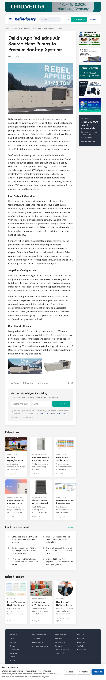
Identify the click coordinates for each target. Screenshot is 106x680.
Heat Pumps (14, 383)
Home (7, 28)
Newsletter (81, 649)
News (14, 28)
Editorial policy (60, 642)
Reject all (70, 672)
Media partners (38, 642)
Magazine (14, 653)
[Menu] (10, 19)
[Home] (25, 19)
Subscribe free (79, 19)
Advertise (36, 639)
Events (12, 646)
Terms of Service (45, 413)
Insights (13, 642)
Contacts (58, 646)
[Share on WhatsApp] (72, 383)
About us (58, 639)
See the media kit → (89, 141)
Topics (12, 656)
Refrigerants (28, 383)
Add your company (40, 646)
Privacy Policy (61, 413)
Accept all (98, 672)
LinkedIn (80, 639)
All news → (72, 527)
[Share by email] (68, 383)
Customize (83, 672)
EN (66, 19)
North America (42, 383)
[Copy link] (65, 383)
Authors (13, 660)
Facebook (81, 642)
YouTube (80, 646)
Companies (14, 649)
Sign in (93, 19)
